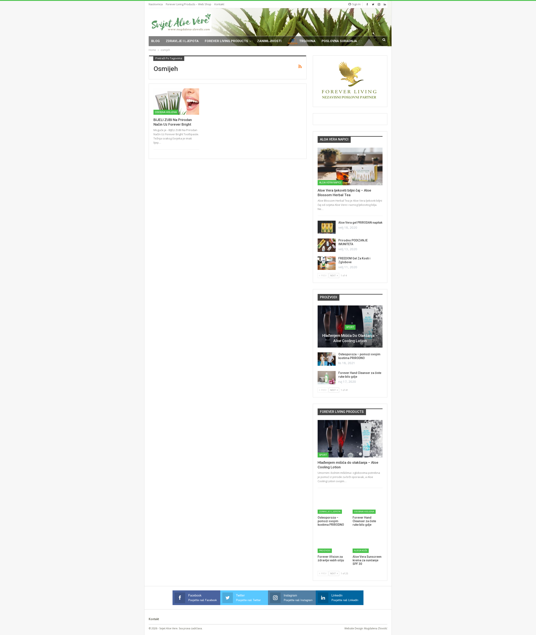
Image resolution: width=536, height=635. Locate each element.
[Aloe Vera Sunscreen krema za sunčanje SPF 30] (368, 542)
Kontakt (219, 4)
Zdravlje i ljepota (182, 41)
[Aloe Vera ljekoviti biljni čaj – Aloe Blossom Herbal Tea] (350, 166)
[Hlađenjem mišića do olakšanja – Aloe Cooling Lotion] (350, 439)
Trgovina (307, 41)
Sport (350, 327)
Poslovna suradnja (339, 41)
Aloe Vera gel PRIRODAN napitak (360, 222)
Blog (155, 41)
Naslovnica (156, 4)
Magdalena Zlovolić (375, 628)
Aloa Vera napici (330, 182)
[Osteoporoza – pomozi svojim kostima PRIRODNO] (327, 359)
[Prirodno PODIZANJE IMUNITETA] (327, 245)
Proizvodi (324, 550)
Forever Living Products (226, 41)
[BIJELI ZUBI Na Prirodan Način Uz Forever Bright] (176, 101)
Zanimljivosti (269, 41)
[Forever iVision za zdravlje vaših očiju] (333, 542)
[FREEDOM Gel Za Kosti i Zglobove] (327, 263)
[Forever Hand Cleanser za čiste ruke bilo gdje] (327, 377)
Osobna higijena (166, 112)
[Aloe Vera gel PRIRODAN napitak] (327, 227)
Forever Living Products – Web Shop (188, 4)
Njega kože (360, 550)
